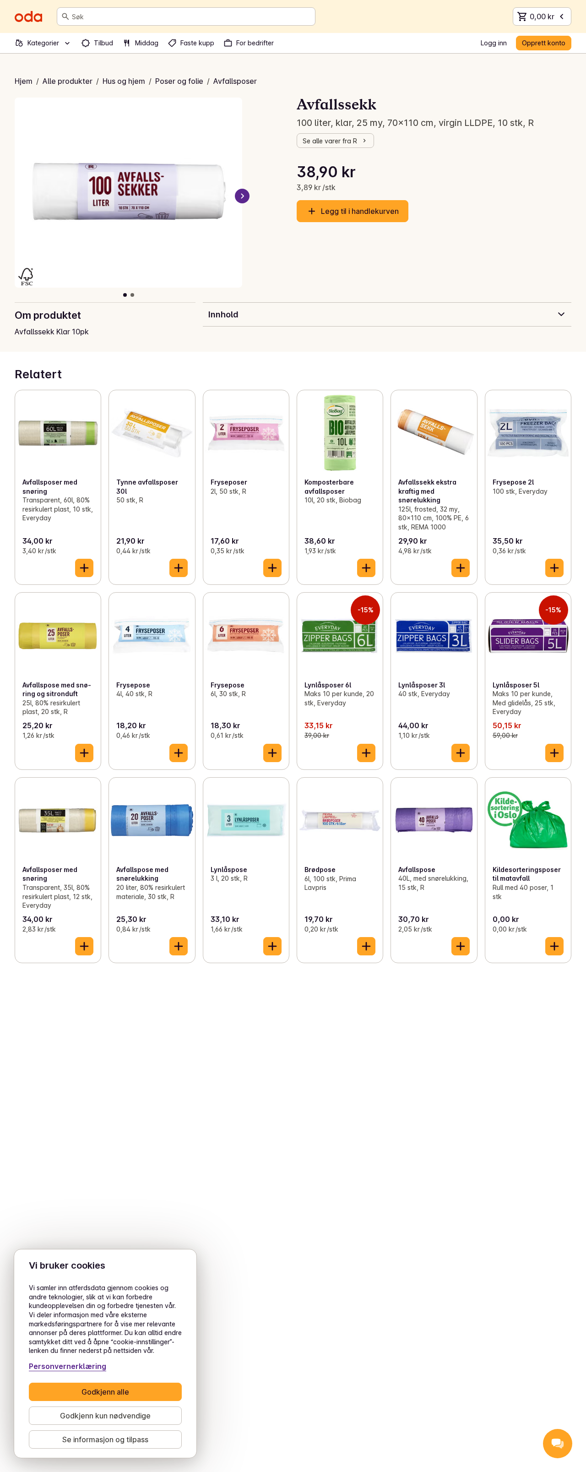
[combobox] (191, 16)
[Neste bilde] (242, 196)
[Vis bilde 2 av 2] (132, 295)
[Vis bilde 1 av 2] (125, 295)
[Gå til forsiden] (28, 16)
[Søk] (65, 16)
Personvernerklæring (67, 1366)
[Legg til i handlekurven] (84, 568)
